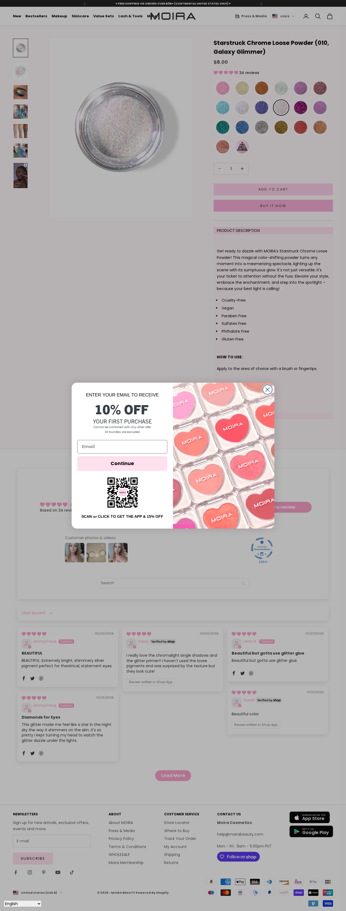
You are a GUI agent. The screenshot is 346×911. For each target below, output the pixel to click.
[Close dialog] (267, 389)
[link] (122, 492)
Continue (122, 463)
